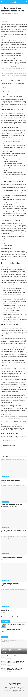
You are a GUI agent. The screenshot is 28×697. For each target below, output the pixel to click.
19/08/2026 (4, 652)
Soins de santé (7, 5)
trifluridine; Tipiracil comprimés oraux (16, 624)
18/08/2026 (3, 482)
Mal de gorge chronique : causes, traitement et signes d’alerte (15, 669)
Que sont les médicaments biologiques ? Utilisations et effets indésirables (16, 656)
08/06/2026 (3, 586)
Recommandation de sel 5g (13, 629)
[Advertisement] (14, 16)
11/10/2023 (15, 13)
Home (2, 5)
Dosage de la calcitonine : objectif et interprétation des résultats (11, 505)
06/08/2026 (3, 508)
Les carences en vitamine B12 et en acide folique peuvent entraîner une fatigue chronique (12, 557)
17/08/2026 (10, 671)
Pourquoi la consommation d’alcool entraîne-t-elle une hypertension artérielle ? (13, 479)
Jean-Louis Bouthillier (6, 13)
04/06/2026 (3, 612)
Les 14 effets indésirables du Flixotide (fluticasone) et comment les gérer (11, 650)
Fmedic (14, 2)
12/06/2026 (3, 533)
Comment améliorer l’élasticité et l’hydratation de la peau (10, 584)
